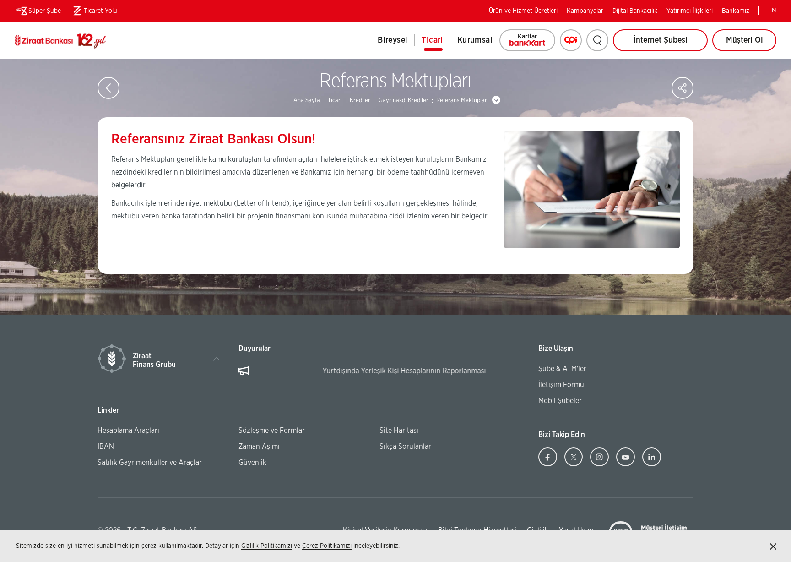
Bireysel (392, 40)
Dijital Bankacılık (634, 11)
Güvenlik (252, 462)
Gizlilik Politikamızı (266, 546)
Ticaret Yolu (93, 13)
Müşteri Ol (751, 43)
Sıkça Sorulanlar (405, 446)
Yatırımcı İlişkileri (689, 11)
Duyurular (254, 348)
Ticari (432, 40)
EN (772, 10)
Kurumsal (475, 40)
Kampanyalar (585, 11)
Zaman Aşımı (259, 446)
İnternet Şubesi (661, 40)
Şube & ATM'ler (562, 368)
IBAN (106, 446)
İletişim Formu (561, 384)
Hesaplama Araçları (128, 430)
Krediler (360, 101)
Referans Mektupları (462, 101)
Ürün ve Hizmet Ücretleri (523, 11)
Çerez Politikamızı (327, 546)
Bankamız (735, 11)
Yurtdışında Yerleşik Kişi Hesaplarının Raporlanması (336, 371)
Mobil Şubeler (560, 400)
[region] (376, 376)
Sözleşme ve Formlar (271, 430)
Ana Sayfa (306, 101)
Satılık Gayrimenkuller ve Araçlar (150, 462)
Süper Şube (44, 11)
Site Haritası (398, 430)
